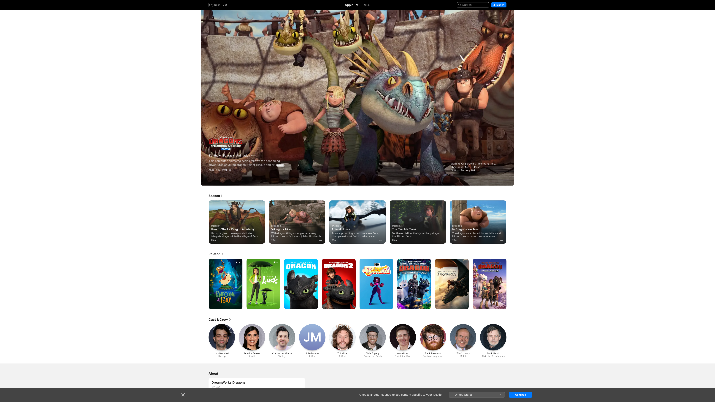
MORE (280, 165)
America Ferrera (486, 163)
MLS (367, 5)
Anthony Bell (468, 170)
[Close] (183, 394)
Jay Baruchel (467, 163)
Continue (520, 394)
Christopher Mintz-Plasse (465, 166)
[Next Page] (510, 222)
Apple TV (351, 5)
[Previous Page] (204, 222)
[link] (216, 254)
